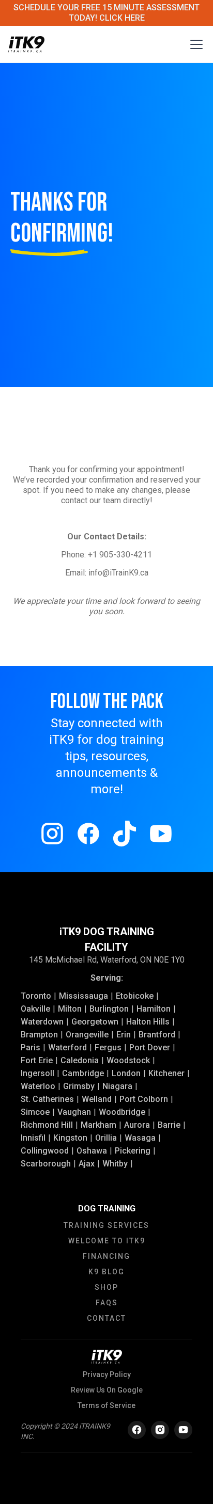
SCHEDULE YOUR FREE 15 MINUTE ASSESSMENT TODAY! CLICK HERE (106, 13)
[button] (194, 44)
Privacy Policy (107, 1374)
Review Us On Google (107, 1390)
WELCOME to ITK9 (106, 1241)
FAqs (107, 1303)
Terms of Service (106, 1405)
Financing (106, 1256)
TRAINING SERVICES (106, 1225)
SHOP (106, 1287)
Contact (106, 1318)
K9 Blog (106, 1272)
